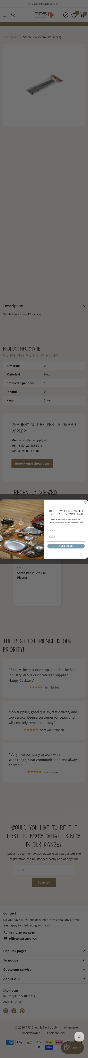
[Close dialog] (85, 502)
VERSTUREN (66, 546)
